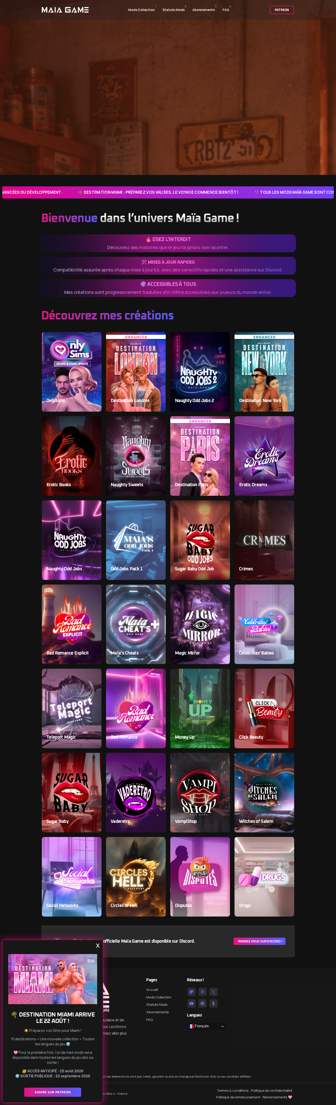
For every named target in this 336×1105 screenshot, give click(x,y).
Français (201, 1026)
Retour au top (10, 554)
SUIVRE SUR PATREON (53, 1092)
